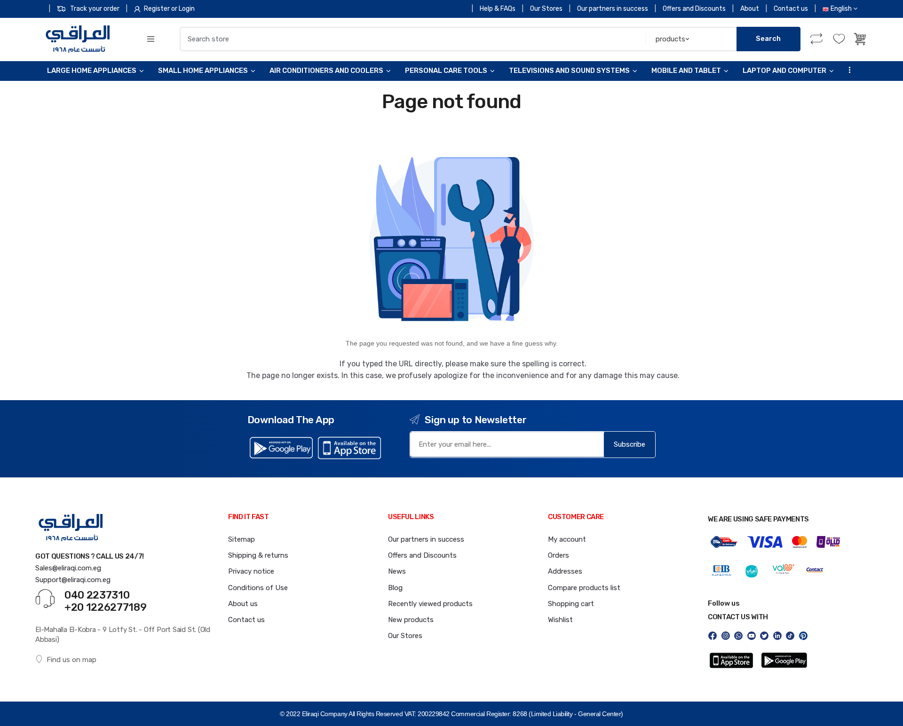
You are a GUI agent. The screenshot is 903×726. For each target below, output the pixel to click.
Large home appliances (91, 70)
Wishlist (560, 620)
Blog (395, 588)
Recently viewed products (430, 604)
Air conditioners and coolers (326, 70)
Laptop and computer (784, 70)
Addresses (565, 571)
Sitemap (241, 539)
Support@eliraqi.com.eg (73, 580)
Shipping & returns (258, 555)
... (847, 69)
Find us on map (71, 659)
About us (243, 604)
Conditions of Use (258, 588)
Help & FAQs (497, 9)
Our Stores (546, 9)
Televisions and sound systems (569, 70)
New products (411, 620)
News (397, 571)
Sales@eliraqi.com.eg (68, 568)
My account (567, 539)
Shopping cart (571, 604)
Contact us (791, 9)
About (749, 9)
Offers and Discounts (694, 9)
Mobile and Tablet (686, 70)
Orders (558, 555)
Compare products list (584, 588)
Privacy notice (251, 571)
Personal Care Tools (446, 70)
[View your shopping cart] (861, 39)
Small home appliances (203, 70)
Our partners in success (612, 9)
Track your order (94, 9)
